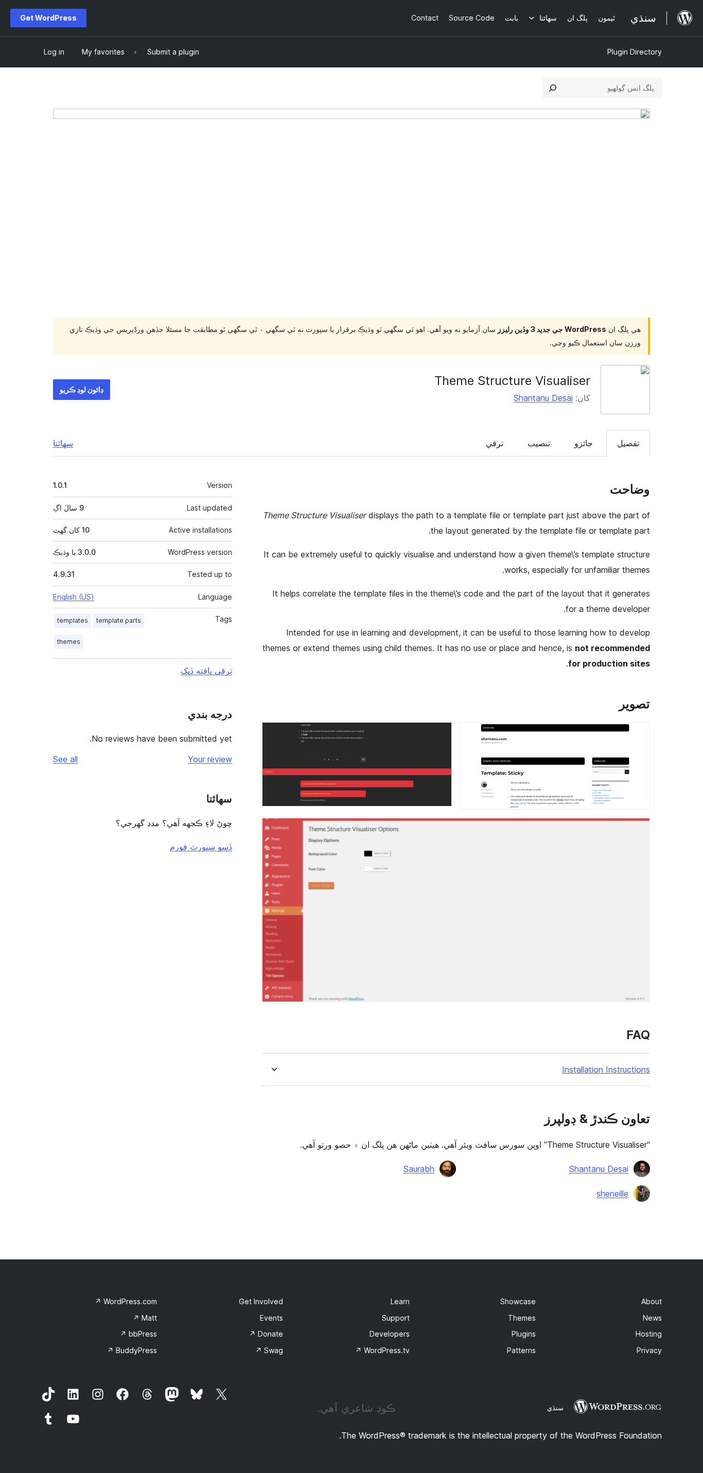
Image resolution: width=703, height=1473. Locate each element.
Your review (210, 759)
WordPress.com (126, 1301)
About (651, 1301)
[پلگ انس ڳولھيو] (552, 88)
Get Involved (261, 1301)
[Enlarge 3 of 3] (636, 832)
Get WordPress (48, 17)
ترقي (494, 443)
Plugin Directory (634, 51)
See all (65, 759)
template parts (118, 620)
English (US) (73, 596)
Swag (269, 1350)
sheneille (612, 1193)
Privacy (649, 1350)
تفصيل (628, 443)
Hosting (649, 1333)
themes (68, 641)
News (652, 1317)
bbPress (138, 1333)
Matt (145, 1317)
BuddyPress (132, 1350)
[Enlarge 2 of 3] (438, 736)
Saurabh (418, 1169)
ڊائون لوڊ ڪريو (81, 389)
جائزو (583, 443)
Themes (522, 1317)
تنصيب (539, 443)
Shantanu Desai (543, 398)
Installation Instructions (606, 1070)
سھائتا (63, 443)
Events (271, 1317)
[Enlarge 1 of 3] (636, 736)
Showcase (518, 1301)
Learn (400, 1301)
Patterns (521, 1350)
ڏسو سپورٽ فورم (201, 846)
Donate (266, 1333)
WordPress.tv (382, 1350)
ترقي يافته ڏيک (206, 670)
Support (396, 1317)
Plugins (524, 1333)
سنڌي (555, 1408)
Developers (390, 1333)
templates (72, 620)
